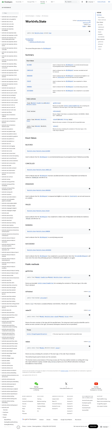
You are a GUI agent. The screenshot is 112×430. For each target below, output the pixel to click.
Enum (50, 33)
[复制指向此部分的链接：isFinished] (34, 292)
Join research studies (102, 406)
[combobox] (72, 1)
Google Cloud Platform (66, 419)
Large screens (55, 399)
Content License (64, 370)
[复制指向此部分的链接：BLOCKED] (34, 145)
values (55, 126)
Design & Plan (31, 2)
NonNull (34, 103)
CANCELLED (30, 70)
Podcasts (24, 413)
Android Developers (29, 16)
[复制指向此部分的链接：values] (31, 342)
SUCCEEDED (30, 90)
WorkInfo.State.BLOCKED (43, 151)
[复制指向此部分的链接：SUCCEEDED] (36, 244)
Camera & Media (41, 406)
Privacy (39, 408)
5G (38, 411)
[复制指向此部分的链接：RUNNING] (34, 225)
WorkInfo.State (39, 33)
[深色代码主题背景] (89, 31)
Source (24, 406)
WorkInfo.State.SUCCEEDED (43, 250)
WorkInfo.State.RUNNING (43, 231)
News (23, 408)
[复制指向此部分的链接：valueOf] (32, 310)
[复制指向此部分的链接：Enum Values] (37, 138)
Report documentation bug (103, 401)
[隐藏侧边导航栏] (18, 427)
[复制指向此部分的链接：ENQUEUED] (35, 184)
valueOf (55, 119)
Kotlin (84, 26)
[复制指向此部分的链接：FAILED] (32, 205)
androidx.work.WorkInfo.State (37, 42)
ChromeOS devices (57, 403)
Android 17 (69, 399)
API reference (6, 7)
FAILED (29, 81)
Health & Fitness (41, 403)
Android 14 (70, 406)
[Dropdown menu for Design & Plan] (37, 2)
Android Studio (102, 2)
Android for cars (56, 406)
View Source (86, 22)
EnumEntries (40, 103)
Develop (42, 2)
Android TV (55, 408)
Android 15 (69, 403)
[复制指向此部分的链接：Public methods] (40, 264)
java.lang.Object (29, 39)
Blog (23, 411)
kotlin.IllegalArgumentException (37, 334)
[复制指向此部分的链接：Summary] (35, 55)
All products (78, 419)
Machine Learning (41, 401)
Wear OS (54, 401)
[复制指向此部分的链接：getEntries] (34, 271)
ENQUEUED (29, 76)
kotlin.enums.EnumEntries (71, 106)
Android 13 (69, 408)
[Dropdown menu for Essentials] (23, 2)
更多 (52, 2)
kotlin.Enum (30, 40)
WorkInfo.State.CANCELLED (43, 169)
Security (24, 403)
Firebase (55, 419)
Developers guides (86, 403)
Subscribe (93, 426)
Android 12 (69, 411)
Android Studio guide (87, 400)
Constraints (61, 77)
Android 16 (70, 401)
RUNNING (29, 86)
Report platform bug (102, 399)
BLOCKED (29, 65)
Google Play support (102, 403)
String (66, 119)
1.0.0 (89, 24)
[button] (10, 17)
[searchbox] (10, 13)
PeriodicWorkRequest (81, 256)
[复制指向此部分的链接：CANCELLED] (36, 164)
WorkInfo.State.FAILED (42, 211)
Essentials (18, 2)
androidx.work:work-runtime (84, 20)
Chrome (48, 419)
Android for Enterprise (27, 401)
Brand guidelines (37, 426)
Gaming (39, 399)
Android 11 (69, 413)
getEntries (56, 103)
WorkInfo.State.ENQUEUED (43, 190)
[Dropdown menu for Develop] (47, 2)
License (29, 426)
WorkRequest (47, 48)
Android (24, 399)
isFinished (56, 111)
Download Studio (86, 407)
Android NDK (85, 410)
